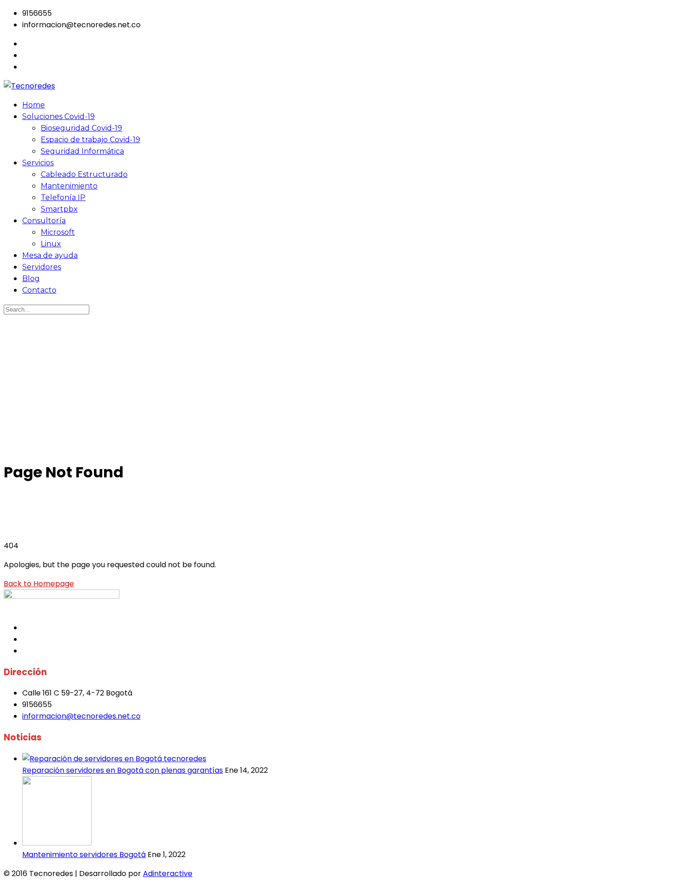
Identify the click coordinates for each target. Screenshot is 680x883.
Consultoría (44, 220)
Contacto (39, 290)
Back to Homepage (39, 583)
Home (33, 104)
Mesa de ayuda (50, 255)
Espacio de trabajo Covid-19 (90, 139)
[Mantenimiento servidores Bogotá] (57, 843)
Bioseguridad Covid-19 (81, 128)
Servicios (38, 162)
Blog (31, 278)
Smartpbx (59, 209)
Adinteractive (167, 873)
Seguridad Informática (82, 151)
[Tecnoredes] (29, 86)
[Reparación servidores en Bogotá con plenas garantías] (114, 758)
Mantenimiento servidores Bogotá (84, 854)
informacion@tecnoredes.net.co (81, 716)
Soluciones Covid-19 (58, 116)
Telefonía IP (63, 197)
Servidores (41, 267)
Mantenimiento (69, 186)
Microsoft (58, 232)
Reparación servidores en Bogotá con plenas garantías (122, 770)
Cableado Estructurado (84, 174)
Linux (51, 243)
